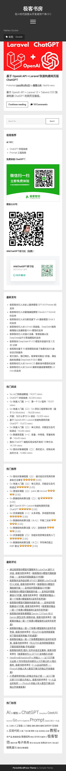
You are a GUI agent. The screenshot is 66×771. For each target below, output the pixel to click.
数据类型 (17, 737)
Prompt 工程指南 (18, 152)
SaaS (47, 721)
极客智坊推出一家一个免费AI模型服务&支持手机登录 (33, 621)
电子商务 (23, 742)
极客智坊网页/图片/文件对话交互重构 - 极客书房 (33, 650)
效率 (47, 731)
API (19, 713)
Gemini (9, 721)
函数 (33, 726)
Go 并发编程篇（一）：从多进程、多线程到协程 (32, 513)
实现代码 (14, 730)
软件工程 (51, 743)
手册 (36, 731)
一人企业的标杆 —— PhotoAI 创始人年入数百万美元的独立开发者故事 (32, 669)
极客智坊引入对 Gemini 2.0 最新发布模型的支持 (32, 363)
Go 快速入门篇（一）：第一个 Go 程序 (28, 401)
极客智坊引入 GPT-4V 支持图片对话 (35, 654)
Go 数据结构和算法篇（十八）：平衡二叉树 (30, 520)
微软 (33, 731)
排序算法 (42, 731)
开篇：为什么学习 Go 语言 (22, 416)
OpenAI (26, 721)
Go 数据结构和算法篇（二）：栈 (25, 498)
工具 (21, 731)
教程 (53, 730)
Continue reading (18, 105)
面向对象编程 (22, 748)
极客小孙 (37, 85)
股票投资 (44, 743)
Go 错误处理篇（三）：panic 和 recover (28, 491)
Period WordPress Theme (24, 768)
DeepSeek (43, 713)
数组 (32, 737)
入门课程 (27, 726)
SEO (52, 721)
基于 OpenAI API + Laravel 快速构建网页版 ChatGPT (33, 56)
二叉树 (11, 726)
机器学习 (43, 737)
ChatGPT (30, 712)
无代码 (37, 737)
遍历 (57, 743)
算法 (31, 743)
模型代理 (13, 743)
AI (8, 712)
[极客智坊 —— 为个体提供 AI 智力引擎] (33, 201)
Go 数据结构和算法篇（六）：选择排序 (28, 528)
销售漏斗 (11, 747)
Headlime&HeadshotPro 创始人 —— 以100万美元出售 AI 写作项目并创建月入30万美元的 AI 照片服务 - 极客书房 (33, 661)
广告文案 (27, 731)
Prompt (37, 720)
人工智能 (18, 725)
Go (15, 720)
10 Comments (40, 104)
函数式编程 (39, 726)
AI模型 (14, 713)
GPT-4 (20, 721)
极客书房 (33, 9)
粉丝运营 (37, 743)
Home (7, 30)
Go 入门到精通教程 (19, 394)
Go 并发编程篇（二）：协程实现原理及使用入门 (32, 535)
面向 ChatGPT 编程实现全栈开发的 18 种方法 (31, 442)
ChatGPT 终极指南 (18, 149)
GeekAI (52, 713)
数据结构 (25, 737)
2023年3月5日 (23, 85)
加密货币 (48, 726)
